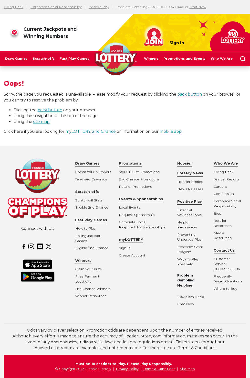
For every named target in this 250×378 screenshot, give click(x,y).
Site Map (187, 369)
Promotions (130, 163)
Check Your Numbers (93, 172)
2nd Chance (104, 131)
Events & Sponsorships (141, 199)
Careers (220, 187)
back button (189, 94)
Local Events (129, 207)
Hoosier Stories (190, 182)
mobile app (171, 131)
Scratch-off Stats (88, 200)
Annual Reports (227, 179)
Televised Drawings (91, 179)
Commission (224, 194)
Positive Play (99, 7)
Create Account (132, 255)
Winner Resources (90, 296)
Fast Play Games (74, 58)
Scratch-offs (44, 58)
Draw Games (16, 58)
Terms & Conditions (159, 369)
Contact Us (224, 250)
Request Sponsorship (137, 215)
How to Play (85, 228)
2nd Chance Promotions (139, 179)
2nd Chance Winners (92, 289)
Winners (151, 58)
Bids (217, 213)
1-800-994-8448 (190, 297)
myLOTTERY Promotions (139, 172)
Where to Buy (225, 288)
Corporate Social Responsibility (56, 7)
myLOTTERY (77, 131)
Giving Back (13, 7)
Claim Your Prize (88, 269)
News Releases (190, 189)
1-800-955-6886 (227, 269)
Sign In (176, 43)
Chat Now (197, 7)
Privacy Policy (127, 369)
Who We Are (222, 58)
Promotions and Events (185, 58)
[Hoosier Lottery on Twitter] (49, 246)
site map (41, 121)
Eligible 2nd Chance (91, 207)
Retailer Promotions (135, 187)
